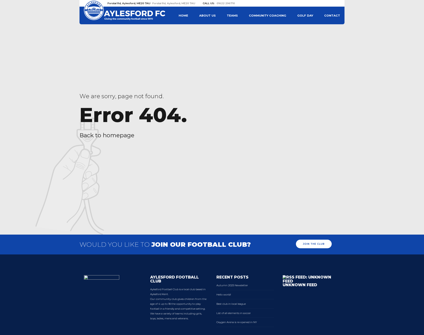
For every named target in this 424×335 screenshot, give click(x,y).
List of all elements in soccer (233, 313)
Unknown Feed (300, 284)
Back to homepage (107, 135)
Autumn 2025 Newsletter (232, 285)
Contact (332, 15)
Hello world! (223, 294)
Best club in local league (231, 303)
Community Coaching (267, 15)
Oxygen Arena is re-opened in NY (236, 322)
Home (183, 15)
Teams (232, 15)
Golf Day (305, 15)
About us (207, 15)
